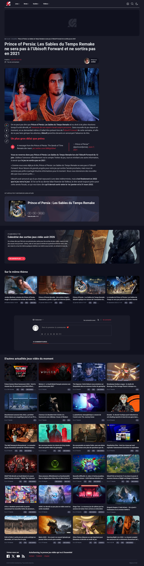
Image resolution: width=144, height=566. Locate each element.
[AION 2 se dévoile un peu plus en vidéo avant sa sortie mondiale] (55, 494)
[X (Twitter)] (13, 556)
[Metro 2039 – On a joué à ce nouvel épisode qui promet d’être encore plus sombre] (55, 525)
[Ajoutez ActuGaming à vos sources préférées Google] (7, 125)
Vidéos (45, 4)
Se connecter (106, 320)
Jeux (16, 4)
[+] (60, 334)
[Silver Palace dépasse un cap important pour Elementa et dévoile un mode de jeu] (89, 525)
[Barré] (51, 334)
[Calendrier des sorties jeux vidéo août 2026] (72, 247)
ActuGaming (8, 4)
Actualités (14, 39)
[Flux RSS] (23, 556)
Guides (35, 4)
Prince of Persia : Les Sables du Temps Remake (61, 203)
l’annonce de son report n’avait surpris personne (51, 127)
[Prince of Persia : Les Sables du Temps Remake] (17, 209)
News (26, 4)
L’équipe (46, 556)
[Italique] (45, 334)
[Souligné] (48, 334)
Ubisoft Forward (70, 130)
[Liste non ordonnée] (56, 334)
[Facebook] (8, 556)
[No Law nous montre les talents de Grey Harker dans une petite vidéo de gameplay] (55, 433)
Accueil (8, 39)
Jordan (93, 62)
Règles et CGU (133, 563)
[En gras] (42, 334)
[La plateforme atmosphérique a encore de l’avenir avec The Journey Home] (89, 402)
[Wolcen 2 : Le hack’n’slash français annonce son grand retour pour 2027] (55, 372)
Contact (31, 556)
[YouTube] (18, 556)
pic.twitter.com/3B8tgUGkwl (44, 148)
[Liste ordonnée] (53, 334)
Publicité (39, 556)
